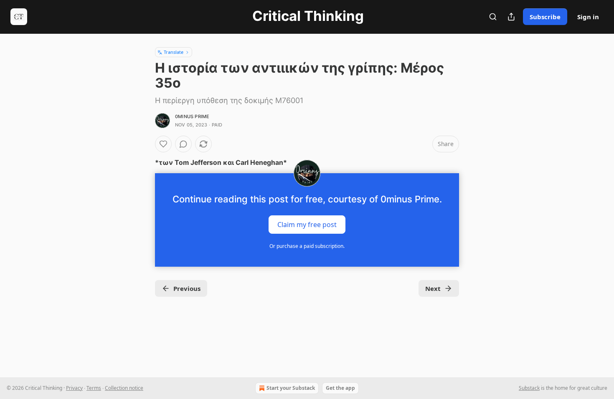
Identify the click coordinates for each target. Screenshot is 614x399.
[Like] (163, 144)
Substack (529, 387)
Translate (173, 52)
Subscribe (545, 17)
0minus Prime (192, 116)
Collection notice (124, 387)
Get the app (340, 387)
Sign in (588, 17)
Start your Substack (290, 387)
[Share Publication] (511, 16)
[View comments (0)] (183, 144)
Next (433, 288)
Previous (186, 288)
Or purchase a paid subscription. (307, 246)
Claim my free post (307, 224)
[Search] (493, 16)
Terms (93, 387)
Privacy (74, 387)
